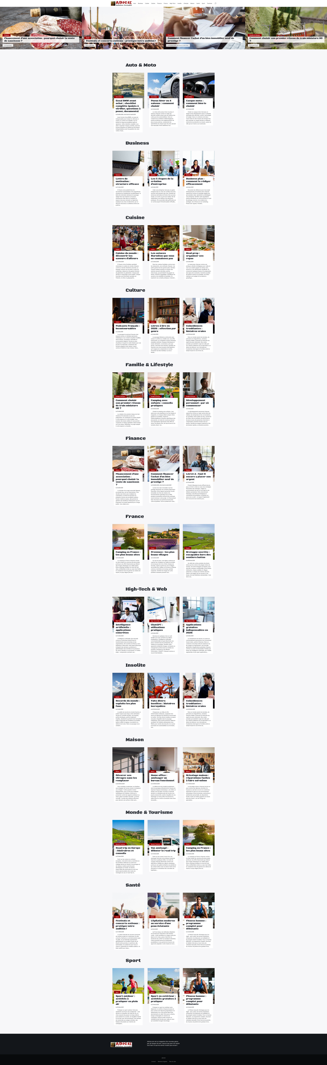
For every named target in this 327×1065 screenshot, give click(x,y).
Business (140, 3)
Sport (203, 3)
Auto (134, 3)
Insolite (179, 3)
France (166, 3)
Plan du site (172, 1061)
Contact (153, 1061)
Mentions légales (162, 1061)
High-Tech (172, 3)
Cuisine (147, 3)
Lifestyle (186, 3)
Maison (192, 3)
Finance (159, 3)
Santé (198, 3)
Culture (153, 3)
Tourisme (209, 3)
